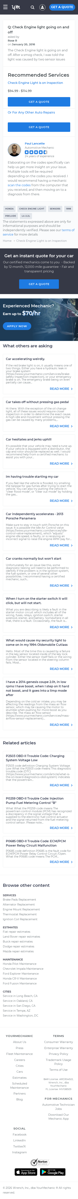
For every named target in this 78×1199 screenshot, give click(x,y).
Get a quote (39, 284)
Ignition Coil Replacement (20, 919)
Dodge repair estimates (18, 946)
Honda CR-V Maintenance (20, 978)
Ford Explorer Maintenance (21, 973)
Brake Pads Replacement (19, 899)
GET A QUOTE (62, 7)
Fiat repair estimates (16, 931)
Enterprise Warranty (58, 1048)
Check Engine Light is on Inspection (35, 83)
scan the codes (19, 185)
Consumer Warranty (58, 1042)
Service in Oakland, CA (18, 1001)
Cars (19, 1071)
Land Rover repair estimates (21, 936)
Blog (19, 1099)
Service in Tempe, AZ (16, 1010)
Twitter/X (19, 1146)
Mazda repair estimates (18, 951)
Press (19, 1048)
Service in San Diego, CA (19, 1005)
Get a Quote (39, 102)
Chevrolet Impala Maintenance (23, 968)
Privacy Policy (58, 1054)
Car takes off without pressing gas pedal (37, 402)
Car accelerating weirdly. (25, 359)
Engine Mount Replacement (21, 909)
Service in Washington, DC (20, 1015)
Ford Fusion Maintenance (20, 983)
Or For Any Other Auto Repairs (31, 112)
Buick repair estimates (18, 941)
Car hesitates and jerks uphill (28, 439)
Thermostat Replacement (20, 914)
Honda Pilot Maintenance (19, 964)
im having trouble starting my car (32, 476)
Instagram (19, 1152)
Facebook (20, 1134)
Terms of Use (58, 1070)
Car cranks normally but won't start (33, 558)
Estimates (19, 1077)
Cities (19, 1066)
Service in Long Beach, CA (20, 996)
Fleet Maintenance (19, 1054)
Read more (60, 389)
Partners (19, 1093)
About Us (19, 1042)
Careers (19, 1060)
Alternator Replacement (19, 904)
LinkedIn (19, 1140)
